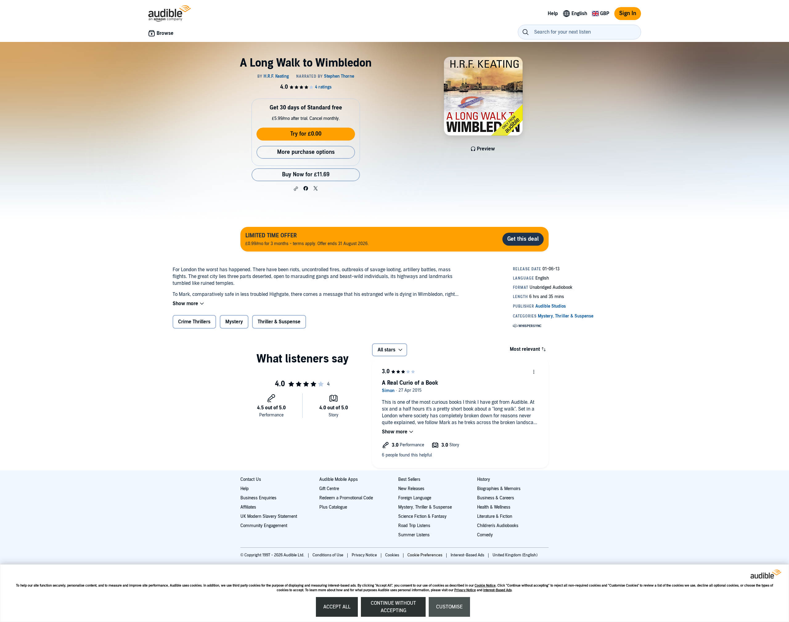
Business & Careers (495, 498)
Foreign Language (414, 498)
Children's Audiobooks (497, 525)
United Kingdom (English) (515, 555)
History (483, 479)
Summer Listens (414, 535)
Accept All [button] (337, 607)
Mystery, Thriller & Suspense (425, 507)
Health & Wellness (493, 507)
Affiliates (248, 507)
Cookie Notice (485, 585)
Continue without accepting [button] (393, 607)
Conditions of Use (328, 555)
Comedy (485, 535)
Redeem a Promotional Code (346, 498)
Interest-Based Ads (497, 590)
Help (244, 488)
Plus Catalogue (333, 507)
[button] (295, 188)
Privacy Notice (465, 590)
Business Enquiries (258, 498)
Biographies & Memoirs (499, 488)
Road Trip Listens (414, 525)
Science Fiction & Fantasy (422, 516)
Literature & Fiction (494, 516)
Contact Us (250, 479)
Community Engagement (263, 525)
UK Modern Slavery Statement (268, 516)
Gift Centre (329, 488)
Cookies (392, 555)
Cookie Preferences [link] (424, 555)
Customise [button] (449, 607)
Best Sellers (409, 479)
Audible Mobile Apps (338, 479)
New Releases (411, 488)
